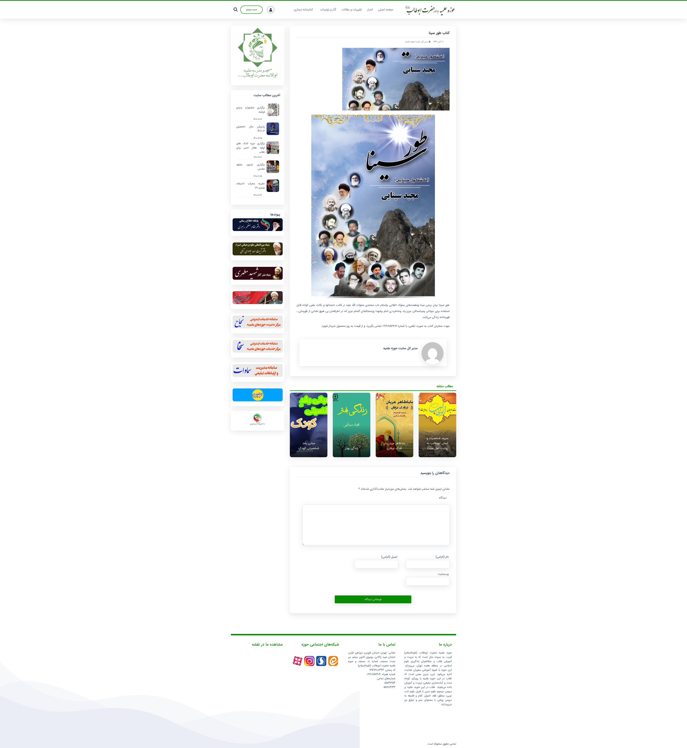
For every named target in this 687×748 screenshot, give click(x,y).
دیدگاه (443, 498)
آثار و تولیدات (328, 9)
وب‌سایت (443, 574)
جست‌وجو (251, 9)
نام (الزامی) (442, 557)
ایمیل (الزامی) (389, 557)
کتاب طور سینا (439, 33)
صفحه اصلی (385, 9)
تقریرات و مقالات (352, 9)
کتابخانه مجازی (303, 9)
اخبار (370, 9)
